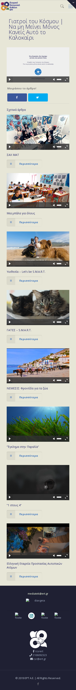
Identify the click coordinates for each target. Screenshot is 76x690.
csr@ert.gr (39, 659)
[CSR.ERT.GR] (10, 6)
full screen (66, 79)
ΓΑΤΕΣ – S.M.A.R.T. (19, 330)
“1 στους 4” (14, 505)
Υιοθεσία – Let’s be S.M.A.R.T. (26, 272)
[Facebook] (38, 684)
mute (54, 79)
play (38, 59)
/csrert (39, 651)
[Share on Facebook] (17, 97)
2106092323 (40, 655)
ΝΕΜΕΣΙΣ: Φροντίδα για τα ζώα (27, 388)
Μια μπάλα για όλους (21, 213)
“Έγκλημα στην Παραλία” (23, 447)
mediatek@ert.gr (38, 593)
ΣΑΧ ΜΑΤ (13, 155)
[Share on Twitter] (38, 97)
